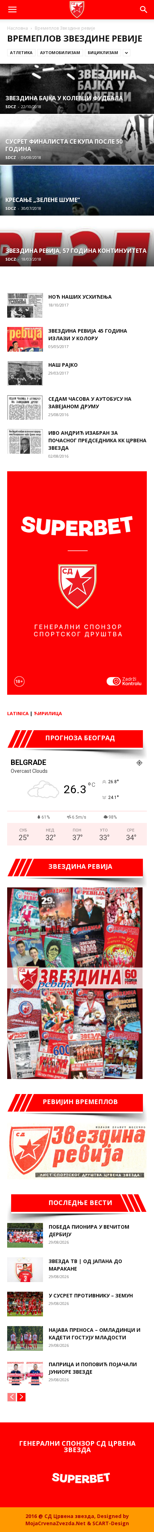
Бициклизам (103, 52)
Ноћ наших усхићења (80, 296)
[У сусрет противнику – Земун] (25, 1304)
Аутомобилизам (60, 52)
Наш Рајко (63, 364)
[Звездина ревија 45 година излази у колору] (25, 339)
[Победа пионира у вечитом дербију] (25, 1235)
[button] (12, 9)
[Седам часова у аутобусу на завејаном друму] (25, 407)
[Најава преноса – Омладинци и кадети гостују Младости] (25, 1338)
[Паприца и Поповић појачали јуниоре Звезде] (25, 1372)
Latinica (18, 713)
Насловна (17, 28)
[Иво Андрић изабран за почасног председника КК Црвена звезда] (25, 441)
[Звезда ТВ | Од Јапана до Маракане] (25, 1269)
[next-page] (21, 1397)
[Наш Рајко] (25, 373)
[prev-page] (11, 1397)
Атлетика (21, 52)
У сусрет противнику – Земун (91, 1295)
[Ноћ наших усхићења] (25, 305)
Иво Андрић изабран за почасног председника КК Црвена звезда (97, 440)
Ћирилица (48, 713)
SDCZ (10, 106)
